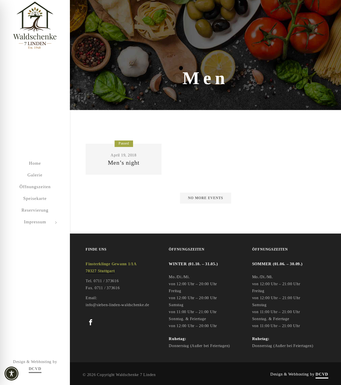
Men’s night (124, 162)
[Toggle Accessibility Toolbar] (20, 373)
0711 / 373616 (106, 281)
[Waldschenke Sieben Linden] (35, 25)
